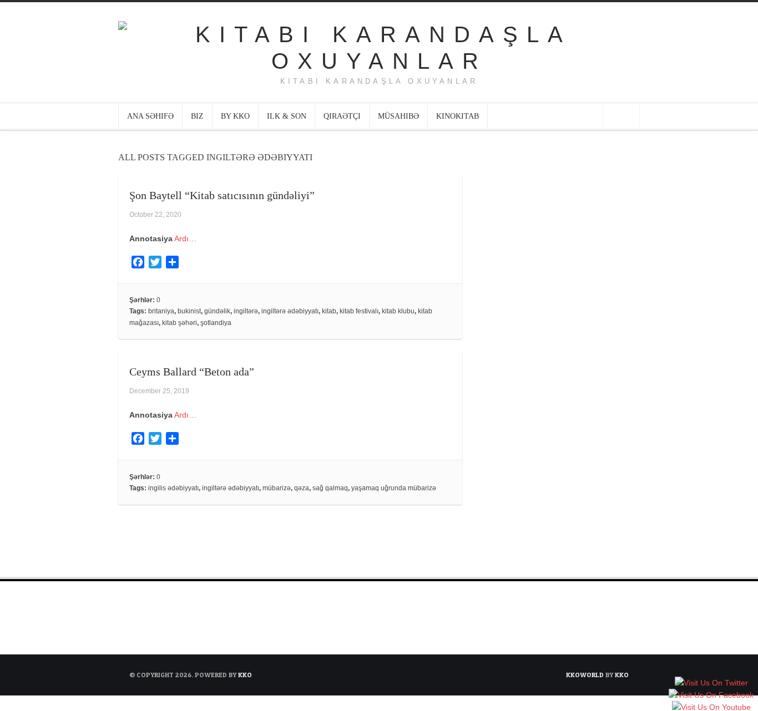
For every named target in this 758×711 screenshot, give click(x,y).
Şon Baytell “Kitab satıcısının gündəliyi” (222, 195)
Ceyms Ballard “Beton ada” (191, 371)
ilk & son (286, 116)
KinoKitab (457, 116)
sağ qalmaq (330, 488)
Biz (197, 116)
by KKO (235, 116)
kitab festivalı (359, 311)
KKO (245, 675)
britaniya (161, 311)
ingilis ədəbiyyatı (173, 488)
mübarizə (276, 488)
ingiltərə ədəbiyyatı (290, 311)
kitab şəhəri (179, 323)
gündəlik (217, 311)
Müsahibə (398, 116)
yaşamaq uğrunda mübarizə (393, 488)
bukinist (189, 311)
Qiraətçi (342, 116)
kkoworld (585, 675)
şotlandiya (215, 323)
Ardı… (185, 238)
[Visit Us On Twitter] (711, 683)
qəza (301, 488)
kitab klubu (398, 311)
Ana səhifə (150, 116)
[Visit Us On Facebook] (711, 695)
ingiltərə (246, 311)
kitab (329, 311)
